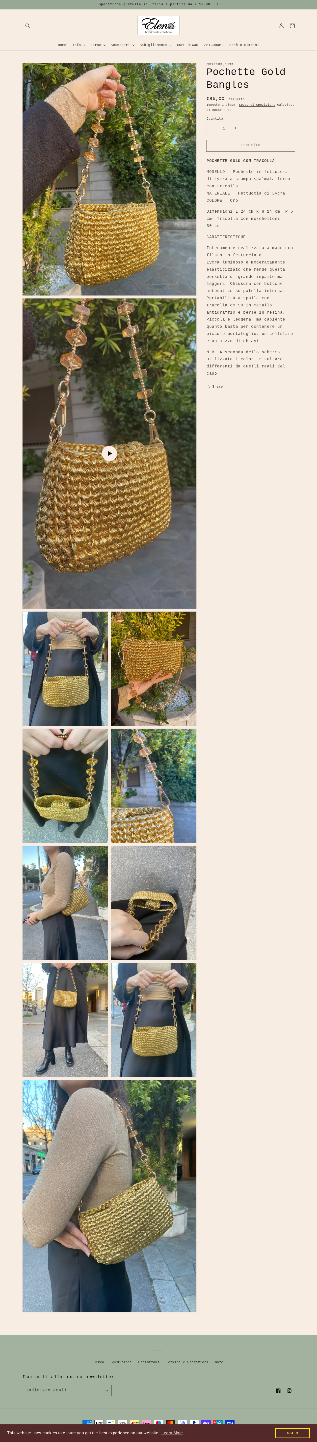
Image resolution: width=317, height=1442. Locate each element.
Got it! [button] (292, 1433)
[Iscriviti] (106, 1390)
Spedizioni (121, 1362)
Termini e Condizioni (187, 1362)
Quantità (215, 118)
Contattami (148, 1362)
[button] (27, 25)
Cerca (99, 1362)
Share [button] (217, 386)
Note (219, 1362)
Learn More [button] (172, 1433)
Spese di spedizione (257, 105)
